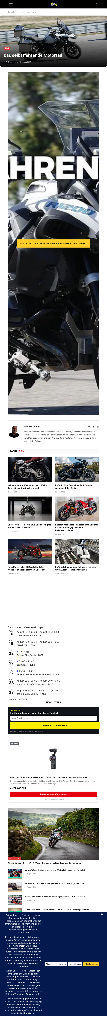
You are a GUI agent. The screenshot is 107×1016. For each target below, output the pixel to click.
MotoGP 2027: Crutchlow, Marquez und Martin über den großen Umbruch (56, 883)
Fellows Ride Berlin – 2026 (30, 655)
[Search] (96, 4)
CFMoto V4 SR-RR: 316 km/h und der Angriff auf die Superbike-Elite (29, 526)
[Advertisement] (27, 603)
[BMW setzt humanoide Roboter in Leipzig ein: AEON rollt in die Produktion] (77, 551)
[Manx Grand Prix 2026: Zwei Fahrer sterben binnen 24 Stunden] (53, 834)
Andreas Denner (12, 62)
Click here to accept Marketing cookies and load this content (53, 243)
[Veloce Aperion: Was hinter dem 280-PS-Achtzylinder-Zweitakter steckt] (30, 469)
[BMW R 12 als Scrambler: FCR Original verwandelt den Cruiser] (77, 469)
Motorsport (14, 858)
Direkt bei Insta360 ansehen (53, 794)
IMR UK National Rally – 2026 (31, 694)
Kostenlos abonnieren (55, 725)
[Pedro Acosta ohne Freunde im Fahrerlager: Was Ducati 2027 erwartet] (15, 900)
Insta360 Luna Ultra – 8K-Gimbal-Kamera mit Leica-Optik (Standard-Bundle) (49, 777)
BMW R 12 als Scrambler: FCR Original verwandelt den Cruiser (73, 486)
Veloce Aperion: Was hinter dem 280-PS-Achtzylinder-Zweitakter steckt (27, 486)
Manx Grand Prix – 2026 (29, 635)
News (7, 48)
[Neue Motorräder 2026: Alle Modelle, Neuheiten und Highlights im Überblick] (30, 551)
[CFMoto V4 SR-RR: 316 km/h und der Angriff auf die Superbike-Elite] (30, 509)
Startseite (11, 12)
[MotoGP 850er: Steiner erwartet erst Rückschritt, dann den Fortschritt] (15, 874)
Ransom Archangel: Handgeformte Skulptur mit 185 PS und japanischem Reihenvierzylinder (76, 528)
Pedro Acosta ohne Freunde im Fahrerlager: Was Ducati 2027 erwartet (55, 897)
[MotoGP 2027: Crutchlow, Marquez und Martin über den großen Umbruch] (15, 887)
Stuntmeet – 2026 (26, 665)
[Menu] (11, 4)
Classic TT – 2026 (26, 645)
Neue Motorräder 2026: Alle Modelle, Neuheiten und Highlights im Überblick (26, 568)
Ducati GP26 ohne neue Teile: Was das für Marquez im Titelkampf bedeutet (57, 910)
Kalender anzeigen (18, 699)
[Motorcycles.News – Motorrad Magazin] (53, 4)
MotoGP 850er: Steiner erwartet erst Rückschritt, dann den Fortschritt (55, 870)
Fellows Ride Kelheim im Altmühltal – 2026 (38, 674)
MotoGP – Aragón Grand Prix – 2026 (35, 684)
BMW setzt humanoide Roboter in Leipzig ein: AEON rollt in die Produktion (75, 568)
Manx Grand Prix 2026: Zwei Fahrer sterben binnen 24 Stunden (45, 863)
